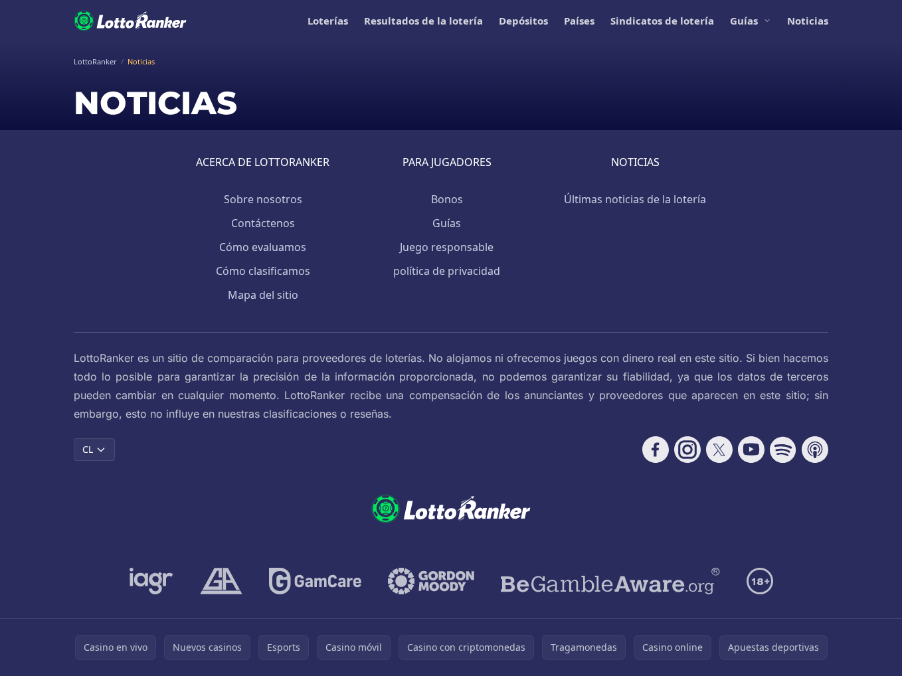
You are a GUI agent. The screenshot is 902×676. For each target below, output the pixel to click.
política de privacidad (446, 271)
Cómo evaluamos (262, 247)
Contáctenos (263, 223)
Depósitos (523, 20)
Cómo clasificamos (263, 271)
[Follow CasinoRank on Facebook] (655, 449)
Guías (744, 20)
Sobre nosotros (263, 199)
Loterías (328, 20)
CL (87, 449)
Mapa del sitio (263, 295)
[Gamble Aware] (610, 581)
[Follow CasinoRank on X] (719, 449)
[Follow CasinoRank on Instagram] (687, 449)
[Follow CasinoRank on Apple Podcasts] (815, 449)
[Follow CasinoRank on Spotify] (783, 449)
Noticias (807, 20)
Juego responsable (447, 247)
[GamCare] (315, 581)
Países (579, 20)
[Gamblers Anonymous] (221, 581)
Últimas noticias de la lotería (635, 199)
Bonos (447, 199)
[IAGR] (151, 581)
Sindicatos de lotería (662, 20)
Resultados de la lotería (423, 20)
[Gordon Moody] (431, 581)
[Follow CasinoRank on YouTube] (751, 449)
